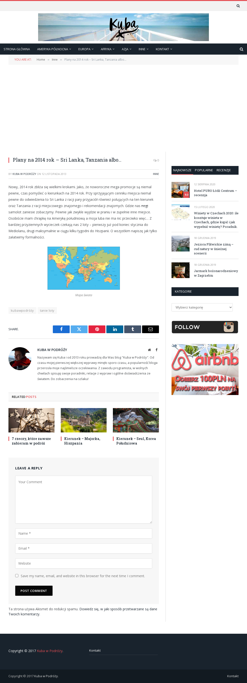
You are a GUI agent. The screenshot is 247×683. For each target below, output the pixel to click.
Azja (125, 49)
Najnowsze (182, 170)
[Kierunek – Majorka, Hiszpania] (84, 420)
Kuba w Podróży (24, 174)
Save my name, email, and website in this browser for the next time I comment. (83, 576)
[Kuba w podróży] (123, 27)
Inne (156, 174)
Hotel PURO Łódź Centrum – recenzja (215, 192)
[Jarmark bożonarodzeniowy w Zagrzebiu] (181, 270)
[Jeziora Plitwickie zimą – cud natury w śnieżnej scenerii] (181, 243)
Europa (84, 49)
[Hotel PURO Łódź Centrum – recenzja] (181, 190)
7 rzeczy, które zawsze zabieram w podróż (31, 441)
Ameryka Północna (52, 49)
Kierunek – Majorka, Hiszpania (82, 441)
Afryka (106, 49)
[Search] (238, 6)
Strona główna (17, 49)
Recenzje (224, 170)
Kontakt (95, 650)
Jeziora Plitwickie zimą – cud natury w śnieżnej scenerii (213, 248)
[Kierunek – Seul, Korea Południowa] (136, 420)
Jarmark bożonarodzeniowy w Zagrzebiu (216, 273)
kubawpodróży (22, 310)
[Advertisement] (123, 108)
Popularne (204, 170)
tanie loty (47, 310)
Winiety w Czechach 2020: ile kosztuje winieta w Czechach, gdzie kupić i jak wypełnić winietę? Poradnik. (216, 220)
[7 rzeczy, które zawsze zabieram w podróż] (31, 420)
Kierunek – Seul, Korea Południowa (136, 441)
